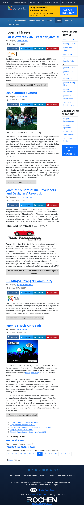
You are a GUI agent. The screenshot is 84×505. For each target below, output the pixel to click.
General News (22, 41)
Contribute (68, 20)
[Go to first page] (8, 454)
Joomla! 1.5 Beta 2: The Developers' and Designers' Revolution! (31, 191)
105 (61, 454)
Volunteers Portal (67, 139)
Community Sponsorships (68, 133)
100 (34, 454)
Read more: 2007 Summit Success (22, 182)
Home (10, 20)
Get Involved (68, 54)
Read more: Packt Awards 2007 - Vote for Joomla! (28, 85)
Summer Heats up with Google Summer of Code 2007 (30, 427)
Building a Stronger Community (29, 281)
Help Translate (31, 485)
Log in (55, 485)
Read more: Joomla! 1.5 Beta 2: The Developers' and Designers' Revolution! (33, 272)
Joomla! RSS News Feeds (68, 97)
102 (45, 454)
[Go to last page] (69, 454)
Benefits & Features (36, 20)
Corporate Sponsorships (68, 119)
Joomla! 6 (50, 20)
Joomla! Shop (68, 78)
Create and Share (67, 49)
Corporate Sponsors (67, 126)
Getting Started (69, 43)
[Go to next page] (65, 454)
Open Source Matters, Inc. (40, 494)
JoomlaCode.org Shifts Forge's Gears (24, 422)
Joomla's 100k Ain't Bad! (23, 326)
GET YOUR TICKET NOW (68, 11)
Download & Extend (20, 2)
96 (16, 454)
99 (30, 454)
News (59, 20)
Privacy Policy (35, 482)
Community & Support (51, 2)
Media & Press (13, 25)
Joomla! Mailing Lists (69, 83)
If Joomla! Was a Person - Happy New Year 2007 (28, 432)
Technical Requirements (68, 103)
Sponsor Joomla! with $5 (63, 482)
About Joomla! (20, 20)
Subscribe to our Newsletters (70, 150)
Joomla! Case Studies (68, 73)
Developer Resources (68, 2)
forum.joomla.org (32, 373)
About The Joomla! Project (69, 59)
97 (21, 454)
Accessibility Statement (20, 482)
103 (50, 454)
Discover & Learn (35, 2)
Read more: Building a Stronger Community (26, 318)
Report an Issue (45, 485)
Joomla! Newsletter (67, 90)
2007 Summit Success (21, 93)
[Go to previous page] (12, 454)
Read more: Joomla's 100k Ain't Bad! (23, 415)
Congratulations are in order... (21, 430)
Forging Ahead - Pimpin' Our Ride (22, 425)
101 (39, 454)
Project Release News (25, 197)
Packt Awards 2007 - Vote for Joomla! (32, 37)
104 (55, 454)
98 (25, 454)
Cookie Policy (48, 482)
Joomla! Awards (69, 67)
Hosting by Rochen (42, 504)
